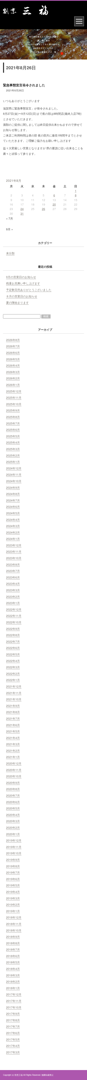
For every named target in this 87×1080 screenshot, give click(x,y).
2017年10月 (13, 1007)
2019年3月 (13, 898)
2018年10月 (13, 930)
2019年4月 (13, 892)
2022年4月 (13, 661)
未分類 (10, 253)
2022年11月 (13, 616)
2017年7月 (13, 1026)
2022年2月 (13, 674)
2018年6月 (13, 956)
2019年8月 (13, 866)
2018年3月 (13, 975)
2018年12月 (13, 917)
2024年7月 (13, 500)
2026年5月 (13, 359)
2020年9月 (13, 783)
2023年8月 (13, 564)
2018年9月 (13, 937)
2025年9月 (13, 410)
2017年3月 (13, 1052)
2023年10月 (13, 558)
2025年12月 (13, 391)
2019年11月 (13, 847)
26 (43, 209)
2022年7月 (13, 641)
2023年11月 (13, 551)
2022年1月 (13, 680)
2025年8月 (13, 417)
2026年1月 (13, 385)
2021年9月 (13, 706)
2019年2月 (13, 904)
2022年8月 (13, 635)
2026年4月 (13, 365)
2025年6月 (13, 430)
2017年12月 (13, 994)
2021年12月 (13, 686)
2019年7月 (13, 872)
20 (54, 204)
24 (22, 209)
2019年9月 (13, 860)
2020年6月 (13, 802)
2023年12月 (13, 545)
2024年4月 (13, 520)
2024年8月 (13, 494)
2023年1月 (13, 603)
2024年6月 (13, 507)
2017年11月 (13, 1001)
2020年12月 (13, 763)
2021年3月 (13, 744)
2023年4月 (13, 584)
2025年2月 (13, 455)
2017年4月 (13, 1046)
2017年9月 (13, 1014)
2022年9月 (13, 629)
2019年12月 (13, 840)
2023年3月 (13, 590)
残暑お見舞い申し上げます (23, 283)
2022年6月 (13, 648)
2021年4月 (13, 738)
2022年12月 (13, 609)
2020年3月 (13, 821)
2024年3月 (13, 526)
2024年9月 (13, 487)
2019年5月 (13, 885)
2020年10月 (13, 776)
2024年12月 (13, 468)
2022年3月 (13, 667)
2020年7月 (13, 795)
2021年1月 (13, 757)
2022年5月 (13, 654)
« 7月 (9, 218)
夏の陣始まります (17, 302)
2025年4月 (13, 442)
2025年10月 (13, 404)
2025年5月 (13, 436)
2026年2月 (13, 378)
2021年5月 (13, 731)
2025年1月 (13, 462)
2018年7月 (13, 949)
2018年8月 (13, 943)
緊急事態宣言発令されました (24, 85)
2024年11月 (13, 474)
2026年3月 (13, 372)
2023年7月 (13, 571)
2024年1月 (13, 539)
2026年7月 (13, 346)
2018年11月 (13, 924)
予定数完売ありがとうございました (28, 290)
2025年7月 (13, 423)
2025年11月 (13, 397)
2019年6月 (13, 879)
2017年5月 (13, 1039)
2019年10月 (13, 853)
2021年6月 (13, 725)
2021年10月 (13, 699)
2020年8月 (13, 789)
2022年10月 (13, 622)
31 (22, 213)
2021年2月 (13, 751)
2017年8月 (13, 1020)
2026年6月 (13, 353)
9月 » (9, 229)
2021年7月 (13, 718)
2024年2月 (13, 532)
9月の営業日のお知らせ (21, 277)
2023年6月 (13, 577)
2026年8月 (13, 340)
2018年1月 (13, 988)
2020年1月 (13, 834)
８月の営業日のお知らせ (21, 296)
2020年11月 (13, 770)
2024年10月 (13, 481)
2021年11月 (13, 693)
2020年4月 (13, 815)
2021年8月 (13, 712)
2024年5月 (13, 513)
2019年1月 (13, 911)
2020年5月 (13, 808)
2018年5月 (13, 962)
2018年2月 (13, 981)
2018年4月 (13, 969)
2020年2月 (13, 827)
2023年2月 (13, 597)
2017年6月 (13, 1033)
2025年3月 (13, 449)
